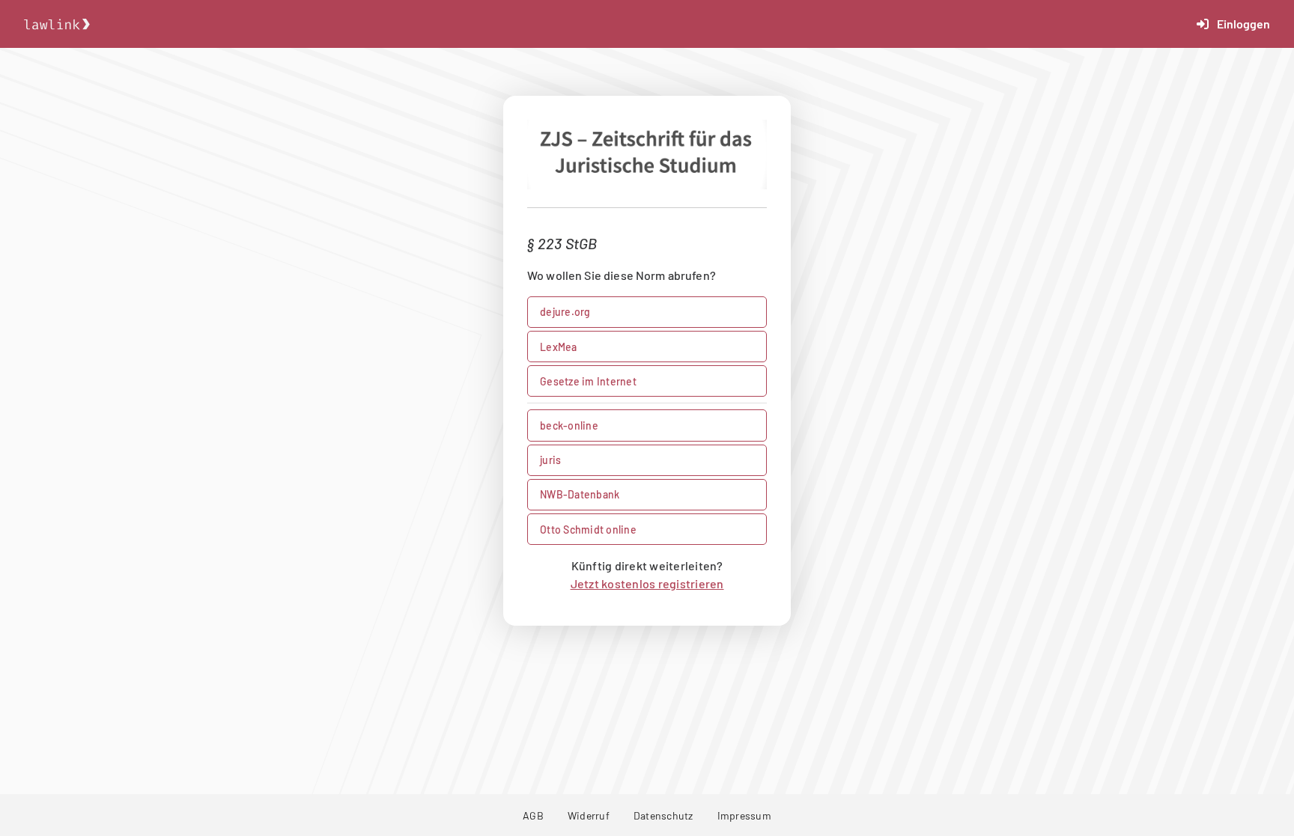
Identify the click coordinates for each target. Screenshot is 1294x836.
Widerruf (589, 815)
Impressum (744, 815)
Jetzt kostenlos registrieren (647, 583)
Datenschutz (663, 815)
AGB (533, 815)
